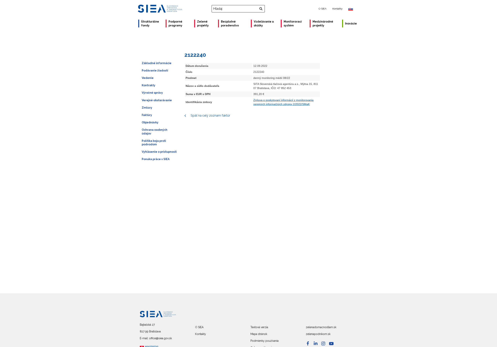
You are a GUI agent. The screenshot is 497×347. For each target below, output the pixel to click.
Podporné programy (175, 23)
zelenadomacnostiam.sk (321, 327)
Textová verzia (259, 327)
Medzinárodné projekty (323, 23)
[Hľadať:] (239, 8)
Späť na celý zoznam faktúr (210, 115)
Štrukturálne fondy (150, 23)
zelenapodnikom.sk (318, 334)
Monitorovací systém (293, 23)
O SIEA (323, 8)
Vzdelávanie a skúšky (264, 23)
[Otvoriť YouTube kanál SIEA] (331, 343)
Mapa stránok (258, 334)
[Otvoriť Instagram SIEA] (323, 343)
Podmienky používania (264, 340)
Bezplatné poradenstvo (230, 23)
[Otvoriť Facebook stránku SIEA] (308, 343)
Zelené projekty (203, 23)
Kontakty (337, 8)
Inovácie (351, 23)
